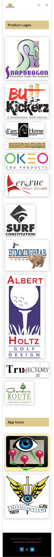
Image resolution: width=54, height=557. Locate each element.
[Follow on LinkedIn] (32, 549)
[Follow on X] (27, 549)
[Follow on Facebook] (22, 549)
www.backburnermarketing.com (27, 542)
